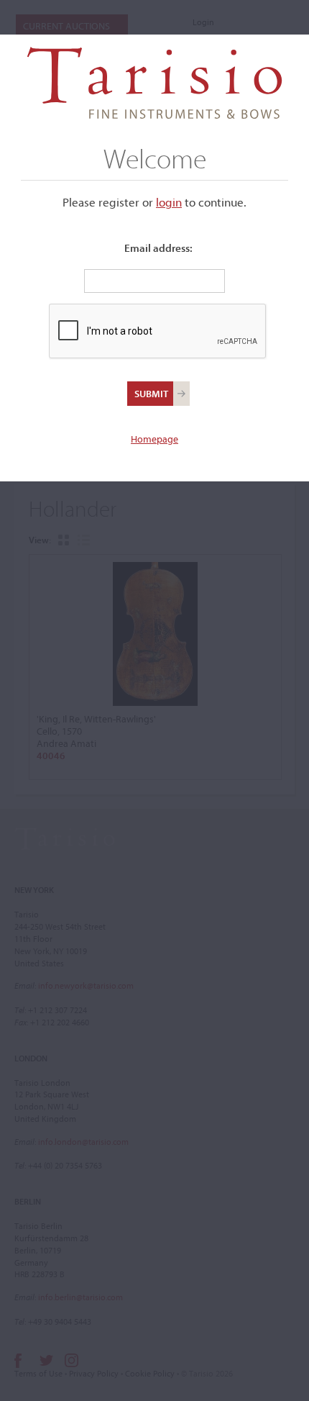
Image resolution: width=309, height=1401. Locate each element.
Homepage (154, 438)
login (169, 201)
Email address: (158, 248)
